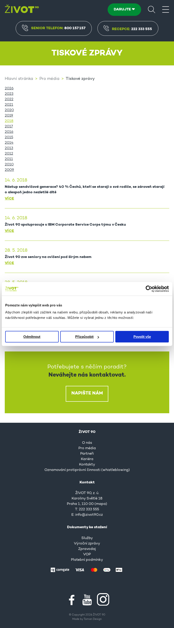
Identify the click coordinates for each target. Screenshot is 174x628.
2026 (9, 88)
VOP (87, 554)
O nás (87, 443)
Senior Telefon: (58, 28)
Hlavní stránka (19, 79)
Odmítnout (31, 337)
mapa (101, 504)
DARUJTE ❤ (124, 9)
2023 (9, 94)
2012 (9, 153)
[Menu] (165, 9)
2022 (9, 99)
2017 (9, 126)
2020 (9, 110)
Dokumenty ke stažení (87, 527)
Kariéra (87, 459)
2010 (9, 164)
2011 (9, 159)
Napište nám (87, 393)
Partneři (87, 454)
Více (9, 199)
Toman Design (93, 619)
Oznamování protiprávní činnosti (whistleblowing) (87, 470)
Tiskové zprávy (80, 79)
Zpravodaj (87, 549)
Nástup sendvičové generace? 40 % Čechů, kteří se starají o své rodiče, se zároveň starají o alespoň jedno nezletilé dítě (84, 189)
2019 (9, 115)
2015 (9, 137)
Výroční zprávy (87, 543)
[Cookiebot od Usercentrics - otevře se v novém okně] (149, 288)
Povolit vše (142, 337)
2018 (9, 121)
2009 (9, 170)
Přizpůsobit (84, 337)
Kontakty (87, 464)
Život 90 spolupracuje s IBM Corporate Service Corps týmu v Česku (65, 225)
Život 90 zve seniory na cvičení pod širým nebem (48, 257)
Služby (87, 538)
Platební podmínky (87, 560)
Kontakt (87, 482)
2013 (9, 148)
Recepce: (132, 29)
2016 (9, 132)
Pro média (49, 79)
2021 (9, 105)
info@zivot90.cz (89, 515)
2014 (9, 143)
